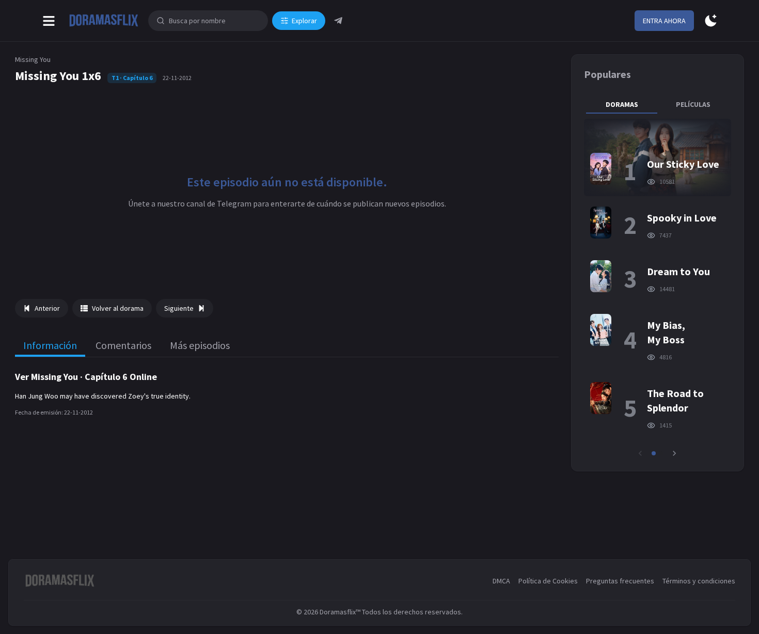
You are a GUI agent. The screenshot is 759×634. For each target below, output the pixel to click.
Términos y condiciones (698, 580)
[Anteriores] (640, 453)
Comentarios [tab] (123, 345)
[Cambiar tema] (710, 20)
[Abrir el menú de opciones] (48, 20)
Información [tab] (50, 345)
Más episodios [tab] (200, 345)
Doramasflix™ (340, 611)
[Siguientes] (674, 453)
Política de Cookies (548, 580)
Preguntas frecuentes (620, 580)
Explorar (304, 20)
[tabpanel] (657, 288)
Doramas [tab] (622, 104)
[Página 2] (661, 453)
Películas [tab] (693, 104)
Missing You (33, 59)
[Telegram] (338, 20)
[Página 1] (654, 453)
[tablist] (657, 104)
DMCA (501, 580)
